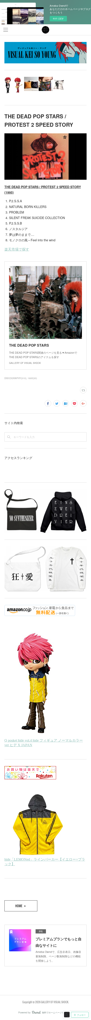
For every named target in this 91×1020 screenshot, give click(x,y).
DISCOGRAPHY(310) (15, 378)
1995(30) (32, 378)
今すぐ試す (58, 18)
